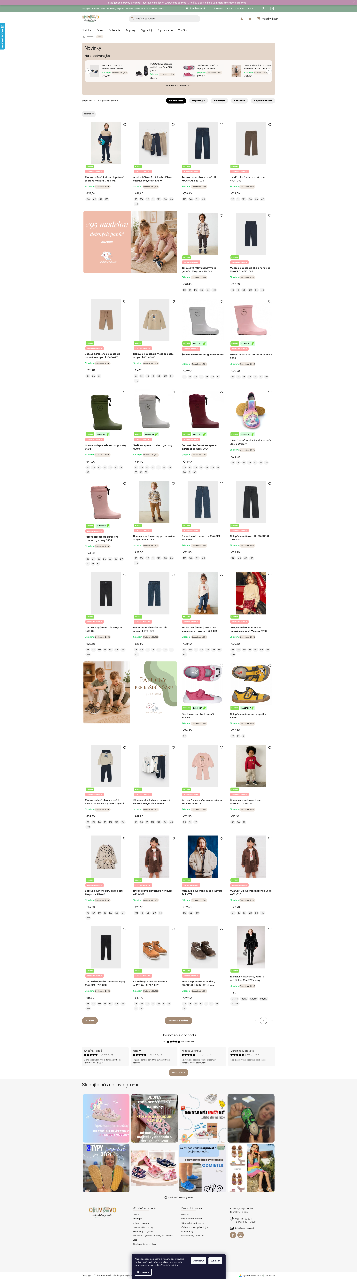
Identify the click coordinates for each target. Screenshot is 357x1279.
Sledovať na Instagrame (180, 1197)
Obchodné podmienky (192, 1223)
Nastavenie (143, 1272)
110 (147, 199)
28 (207, 376)
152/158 (234, 1003)
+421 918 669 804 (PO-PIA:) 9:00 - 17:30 (235, 8)
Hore (91, 1020)
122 (158, 199)
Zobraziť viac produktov (177, 85)
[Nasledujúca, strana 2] (263, 1020)
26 (195, 376)
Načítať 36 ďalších (178, 1020)
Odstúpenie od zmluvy (154, 8)
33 (136, 1008)
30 (218, 376)
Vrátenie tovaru (98, 8)
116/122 (244, 998)
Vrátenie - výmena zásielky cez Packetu (153, 1235)
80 (88, 376)
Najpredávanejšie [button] (263, 100)
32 (88, 472)
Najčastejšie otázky (143, 1227)
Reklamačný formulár (192, 1235)
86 (93, 376)
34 (141, 1008)
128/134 (253, 998)
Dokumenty (187, 1231)
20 (271, 1020)
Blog (135, 1239)
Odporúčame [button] (176, 100)
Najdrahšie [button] (219, 100)
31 (121, 467)
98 (136, 199)
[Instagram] (272, 8)
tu (177, 1265)
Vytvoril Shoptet (251, 1275)
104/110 (234, 998)
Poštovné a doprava (134, 8)
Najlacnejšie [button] (198, 100)
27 (201, 376)
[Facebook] (263, 8)
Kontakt (185, 1214)
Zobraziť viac (178, 1072)
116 (153, 199)
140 (94, 199)
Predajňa (86, 8)
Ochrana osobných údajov (194, 1227)
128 (88, 199)
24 (190, 376)
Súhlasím (215, 1260)
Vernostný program (115, 8)
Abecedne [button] (239, 100)
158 (106, 199)
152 (100, 199)
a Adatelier (267, 1275)
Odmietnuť (198, 1260)
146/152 (263, 998)
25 (238, 376)
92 (99, 376)
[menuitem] (86, 30)
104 (141, 199)
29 (212, 376)
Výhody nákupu (141, 1223)
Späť (100, 36)
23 (184, 376)
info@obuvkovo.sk (196, 8)
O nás (136, 1214)
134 (171, 199)
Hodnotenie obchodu (178, 1035)
